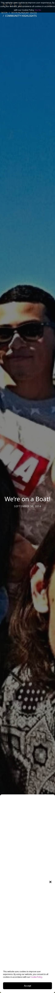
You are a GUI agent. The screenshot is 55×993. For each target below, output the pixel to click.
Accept (27, 985)
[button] (50, 881)
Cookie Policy (36, 977)
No (39, 10)
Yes (36, 10)
